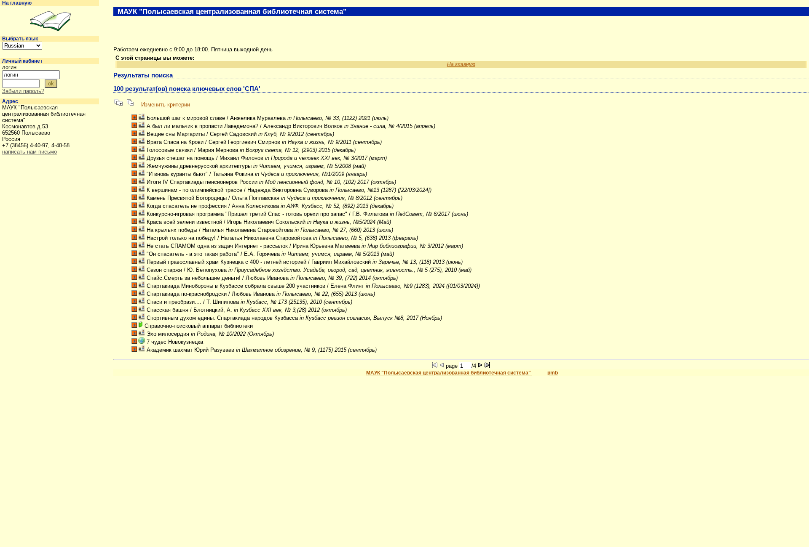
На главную (17, 3)
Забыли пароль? (23, 91)
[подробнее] (134, 117)
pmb (552, 373)
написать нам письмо (29, 152)
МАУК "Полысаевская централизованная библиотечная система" (449, 373)
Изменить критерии (165, 104)
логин (9, 67)
